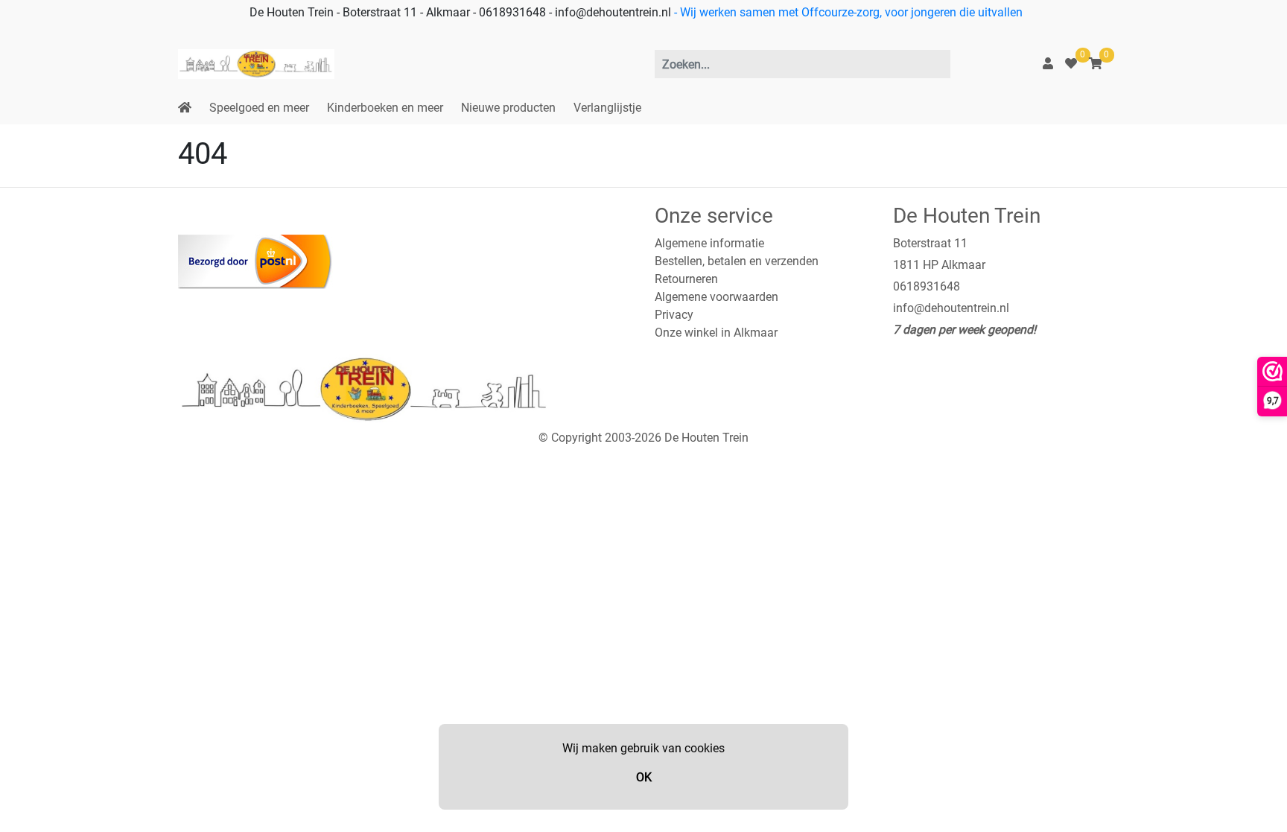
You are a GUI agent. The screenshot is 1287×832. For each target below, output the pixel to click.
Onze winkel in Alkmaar (716, 333)
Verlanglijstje (607, 108)
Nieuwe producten (508, 108)
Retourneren (686, 279)
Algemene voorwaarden (716, 297)
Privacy (674, 315)
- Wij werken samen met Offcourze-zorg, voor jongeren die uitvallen (847, 12)
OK (644, 777)
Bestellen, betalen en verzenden (737, 261)
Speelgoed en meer (259, 108)
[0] (1071, 64)
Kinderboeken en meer (385, 108)
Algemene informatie (709, 243)
